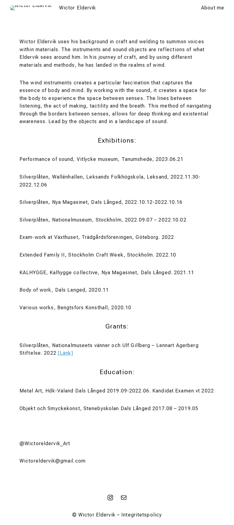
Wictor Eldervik (77, 8)
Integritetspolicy (141, 515)
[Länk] (65, 353)
